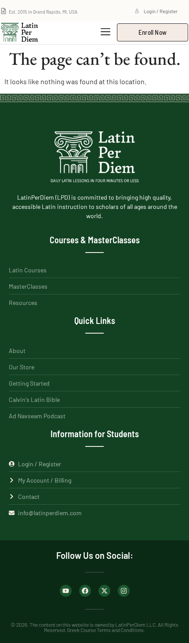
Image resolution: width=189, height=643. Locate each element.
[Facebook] (85, 591)
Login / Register (161, 11)
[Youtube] (66, 591)
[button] (105, 32)
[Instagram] (124, 591)
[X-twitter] (104, 591)
